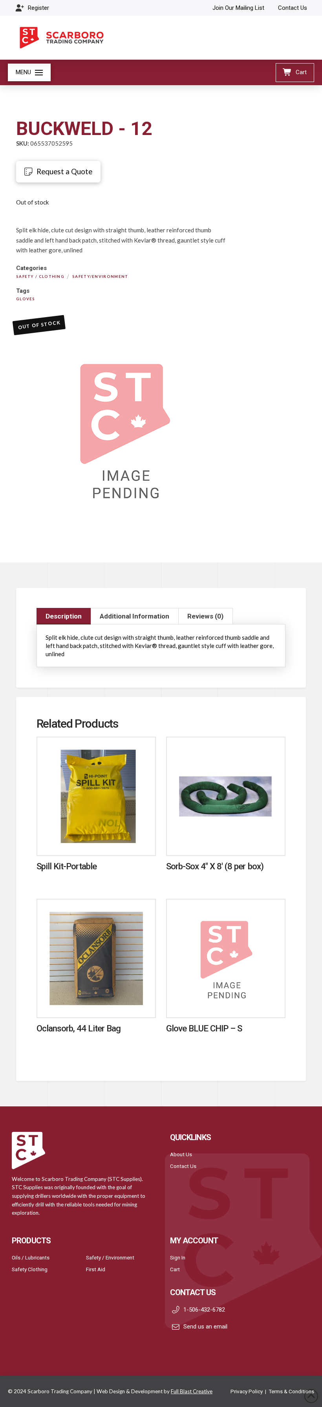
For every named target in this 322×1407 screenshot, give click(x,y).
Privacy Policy (247, 1391)
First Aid (95, 1269)
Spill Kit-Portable (67, 866)
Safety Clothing (30, 1269)
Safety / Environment (110, 1257)
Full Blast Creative (191, 1391)
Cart (175, 1269)
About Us (181, 1154)
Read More (96, 841)
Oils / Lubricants (30, 1257)
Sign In (177, 1257)
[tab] (64, 616)
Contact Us (183, 1166)
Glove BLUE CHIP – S (204, 1028)
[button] (29, 72)
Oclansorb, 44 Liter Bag (79, 1028)
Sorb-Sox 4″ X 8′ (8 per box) (214, 866)
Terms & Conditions (291, 1391)
